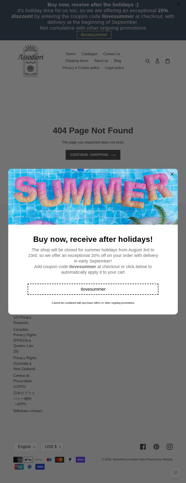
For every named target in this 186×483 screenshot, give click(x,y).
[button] (93, 289)
